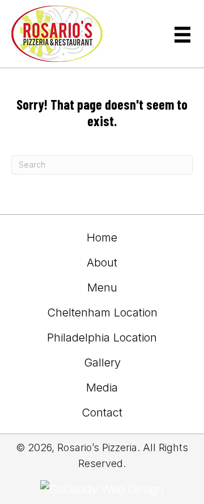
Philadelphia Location (102, 337)
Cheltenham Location (102, 312)
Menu (102, 287)
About (102, 262)
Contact (102, 412)
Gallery (102, 362)
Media (102, 387)
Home (102, 237)
